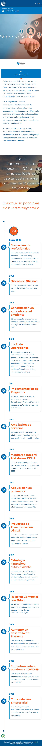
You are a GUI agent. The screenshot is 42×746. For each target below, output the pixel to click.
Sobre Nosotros (12, 11)
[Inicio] (3, 11)
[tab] (21, 73)
